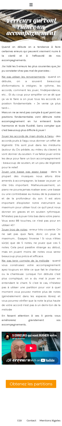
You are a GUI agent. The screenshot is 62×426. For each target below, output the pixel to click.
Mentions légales (50, 420)
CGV (19, 420)
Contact (31, 420)
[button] (31, 5)
